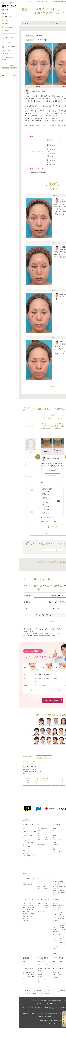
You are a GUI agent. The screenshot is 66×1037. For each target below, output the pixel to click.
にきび (54, 842)
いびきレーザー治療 (43, 964)
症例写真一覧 (28, 1)
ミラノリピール (57, 910)
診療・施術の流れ (8, 27)
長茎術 (40, 981)
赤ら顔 (54, 828)
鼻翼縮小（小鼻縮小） (58, 890)
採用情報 (6, 31)
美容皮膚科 (56, 825)
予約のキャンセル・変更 (10, 46)
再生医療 (41, 844)
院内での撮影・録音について (52, 1013)
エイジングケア (28, 825)
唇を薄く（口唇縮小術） (44, 903)
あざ (54, 831)
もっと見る (30, 690)
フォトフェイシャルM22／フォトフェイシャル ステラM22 (59, 918)
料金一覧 (6, 13)
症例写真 (6, 24)
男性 (50, 579)
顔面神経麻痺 (41, 961)
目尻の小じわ (26, 851)
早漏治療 (40, 976)
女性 (44, 579)
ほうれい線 (26, 848)
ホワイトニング (42, 884)
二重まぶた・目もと (43, 840)
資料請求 (62, 781)
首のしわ (25, 853)
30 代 (57, 585)
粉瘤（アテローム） (58, 851)
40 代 (64, 585)
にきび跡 (55, 844)
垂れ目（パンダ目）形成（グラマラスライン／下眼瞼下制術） (29, 909)
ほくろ (54, 846)
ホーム (22, 1)
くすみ (34, 1)
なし (37, 579)
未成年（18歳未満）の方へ (37, 1013)
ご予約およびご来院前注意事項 (46, 1016)
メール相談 (7, 42)
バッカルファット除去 (58, 925)
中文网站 (6, 75)
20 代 (50, 585)
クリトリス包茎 (57, 974)
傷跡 (24, 961)
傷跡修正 (26, 958)
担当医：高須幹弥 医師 (38, 91)
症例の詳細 (52, 475)
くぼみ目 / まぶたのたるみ (29, 831)
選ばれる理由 (13, 68)
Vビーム (55, 951)
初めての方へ (5, 65)
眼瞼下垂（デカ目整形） (29, 914)
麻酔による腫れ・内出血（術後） (38, 172)
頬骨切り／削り (27, 882)
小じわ (25, 833)
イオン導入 (56, 948)
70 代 (38, 589)
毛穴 (54, 837)
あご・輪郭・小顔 (42, 828)
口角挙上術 (41, 912)
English (14, 75)
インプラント (41, 882)
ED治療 (40, 974)
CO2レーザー (56, 953)
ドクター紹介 (7, 17)
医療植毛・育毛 (28, 969)
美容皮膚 (56, 900)
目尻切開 (25, 920)
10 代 (44, 585)
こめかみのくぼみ (27, 835)
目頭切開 (25, 918)
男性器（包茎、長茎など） (44, 970)
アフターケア (55, 780)
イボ (54, 833)
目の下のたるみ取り (28, 916)
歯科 (39, 831)
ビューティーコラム (30, 993)
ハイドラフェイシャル (58, 927)
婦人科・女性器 (58, 969)
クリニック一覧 (8, 20)
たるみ (25, 840)
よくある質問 (45, 993)
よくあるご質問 (42, 757)
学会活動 (5, 72)
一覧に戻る (52, 386)
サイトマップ (26, 1013)
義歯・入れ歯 (41, 886)
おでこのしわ (26, 828)
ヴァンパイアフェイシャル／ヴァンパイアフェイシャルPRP (59, 944)
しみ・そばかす (57, 840)
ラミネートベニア (42, 888)
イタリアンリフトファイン (37, 151)
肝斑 (54, 849)
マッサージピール (57, 912)
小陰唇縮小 (56, 977)
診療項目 (6, 10)
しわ (24, 838)
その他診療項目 (43, 958)
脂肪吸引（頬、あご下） (29, 884)
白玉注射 (55, 903)
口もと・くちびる (42, 837)
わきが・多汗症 (58, 958)
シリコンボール (42, 979)
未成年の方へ (13, 65)
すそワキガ (56, 972)
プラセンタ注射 (57, 914)
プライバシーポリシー (61, 1016)
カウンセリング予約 (9, 37)
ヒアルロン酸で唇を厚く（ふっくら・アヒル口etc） (44, 907)
